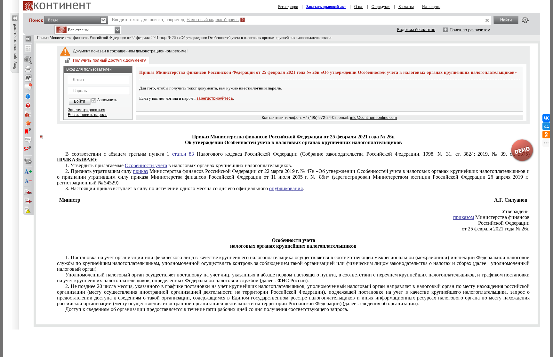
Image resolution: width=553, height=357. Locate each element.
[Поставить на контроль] (28, 114)
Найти (506, 20)
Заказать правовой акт (326, 6)
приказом (463, 217)
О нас (358, 6)
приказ (140, 171)
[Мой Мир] (546, 126)
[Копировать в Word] (28, 78)
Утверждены (516, 211)
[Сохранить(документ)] (28, 60)
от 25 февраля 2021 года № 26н (496, 228)
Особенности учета (146, 165)
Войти (79, 101)
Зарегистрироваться (86, 110)
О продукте (381, 6)
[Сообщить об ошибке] (28, 210)
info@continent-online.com (373, 117)
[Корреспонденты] (28, 192)
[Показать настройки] (525, 20)
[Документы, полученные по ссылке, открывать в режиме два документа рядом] (28, 49)
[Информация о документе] (28, 96)
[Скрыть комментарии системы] (28, 87)
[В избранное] (28, 123)
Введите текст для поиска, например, (175, 19)
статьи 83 (183, 154)
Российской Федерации (504, 223)
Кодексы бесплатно (416, 29)
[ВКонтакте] (546, 118)
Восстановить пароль (87, 115)
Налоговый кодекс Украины (213, 19)
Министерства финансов (491, 217)
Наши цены (431, 6)
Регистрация (288, 6)
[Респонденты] (28, 201)
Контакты (406, 6)
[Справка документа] (28, 105)
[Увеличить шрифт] (28, 172)
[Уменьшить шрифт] (28, 181)
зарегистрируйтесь (214, 98)
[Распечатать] (28, 69)
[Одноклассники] (546, 134)
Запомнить (107, 100)
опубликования (286, 188)
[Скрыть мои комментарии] (28, 140)
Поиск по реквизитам (470, 29)
